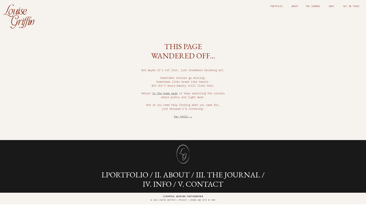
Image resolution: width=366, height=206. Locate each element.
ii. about (172, 175)
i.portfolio (125, 175)
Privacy (183, 200)
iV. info (157, 184)
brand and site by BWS (203, 200)
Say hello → (183, 116)
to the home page (165, 93)
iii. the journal (228, 175)
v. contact (200, 184)
